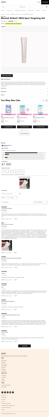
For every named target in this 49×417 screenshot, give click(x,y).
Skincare (44, 10)
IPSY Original (4, 364)
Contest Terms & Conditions (6, 403)
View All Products (24, 133)
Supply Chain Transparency (6, 407)
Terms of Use (3, 395)
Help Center (3, 386)
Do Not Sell (3, 399)
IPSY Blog (3, 369)
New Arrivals (9, 10)
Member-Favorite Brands (20, 10)
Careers (3, 378)
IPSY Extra (3, 362)
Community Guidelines (5, 385)
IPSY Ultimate (4, 360)
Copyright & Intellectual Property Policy (8, 405)
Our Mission (3, 375)
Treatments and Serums (15, 14)
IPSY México (3, 371)
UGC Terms (3, 401)
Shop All (2, 10)
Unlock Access (9, 126)
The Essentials (31, 10)
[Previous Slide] (43, 100)
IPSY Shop (3, 367)
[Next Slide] (46, 100)
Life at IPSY (3, 377)
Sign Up (25, 356)
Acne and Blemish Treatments (27, 14)
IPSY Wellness (4, 365)
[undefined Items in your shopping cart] (46, 6)
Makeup (38, 10)
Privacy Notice (3, 397)
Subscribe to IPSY (6, 75)
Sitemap (3, 380)
